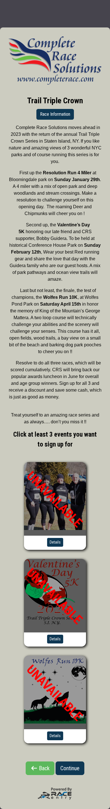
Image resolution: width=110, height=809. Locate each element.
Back (44, 768)
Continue (70, 768)
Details (55, 542)
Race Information (55, 114)
